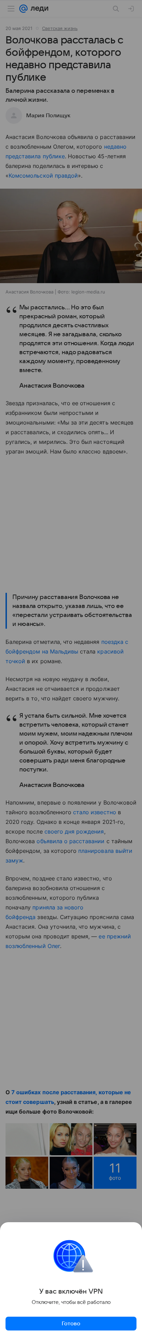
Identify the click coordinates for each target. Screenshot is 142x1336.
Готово (71, 1323)
